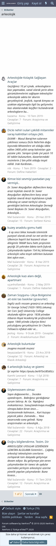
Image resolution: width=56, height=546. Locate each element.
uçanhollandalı (16, 284)
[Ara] (52, 3)
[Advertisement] (28, 48)
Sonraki (30, 494)
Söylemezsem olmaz (21, 390)
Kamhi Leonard (16, 375)
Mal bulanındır (16, 217)
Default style (13, 508)
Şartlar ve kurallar (28, 513)
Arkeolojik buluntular (21, 344)
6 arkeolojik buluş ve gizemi (25, 367)
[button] (3, 3)
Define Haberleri (27, 172)
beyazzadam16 (16, 352)
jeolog (11, 333)
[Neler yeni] (46, 3)
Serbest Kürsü (42, 220)
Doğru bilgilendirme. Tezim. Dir (28, 442)
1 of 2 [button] (18, 494)
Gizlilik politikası (12, 517)
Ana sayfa (41, 517)
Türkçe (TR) (32, 508)
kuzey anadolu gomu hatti (24, 228)
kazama (12, 116)
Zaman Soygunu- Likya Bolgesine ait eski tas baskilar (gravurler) (29, 297)
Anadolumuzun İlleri (32, 337)
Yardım (28, 517)
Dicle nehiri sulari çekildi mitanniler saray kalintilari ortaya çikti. (30, 132)
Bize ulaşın (8, 513)
